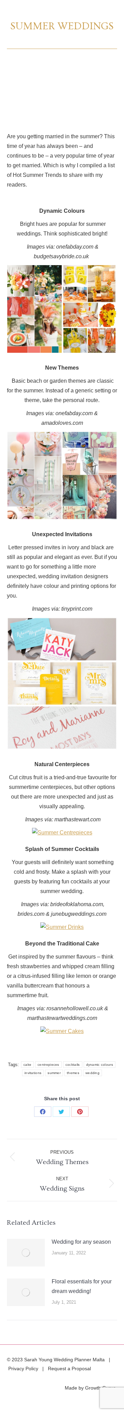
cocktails (72, 1064)
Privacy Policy (23, 1368)
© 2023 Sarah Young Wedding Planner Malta (56, 1359)
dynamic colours (99, 1064)
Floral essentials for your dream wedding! (82, 1286)
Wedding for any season (81, 1242)
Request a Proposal (69, 1368)
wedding (92, 1073)
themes (73, 1073)
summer (54, 1073)
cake (27, 1064)
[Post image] (26, 1252)
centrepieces (48, 1064)
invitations (32, 1073)
